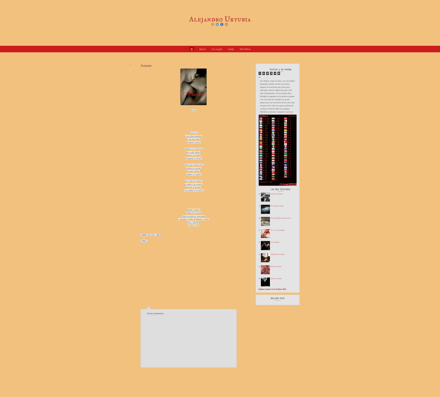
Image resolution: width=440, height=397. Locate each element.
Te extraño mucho (277, 206)
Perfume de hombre (278, 254)
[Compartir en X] (155, 235)
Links (231, 49)
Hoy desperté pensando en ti (281, 218)
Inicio (202, 49)
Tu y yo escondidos (278, 230)
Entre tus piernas (277, 194)
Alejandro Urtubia (220, 19)
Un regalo (217, 49)
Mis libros (245, 49)
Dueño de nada (276, 279)
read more (289, 112)
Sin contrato (275, 242)
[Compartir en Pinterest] (160, 235)
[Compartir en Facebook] (158, 235)
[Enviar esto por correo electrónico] (151, 235)
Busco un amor (276, 266)
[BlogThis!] (153, 235)
